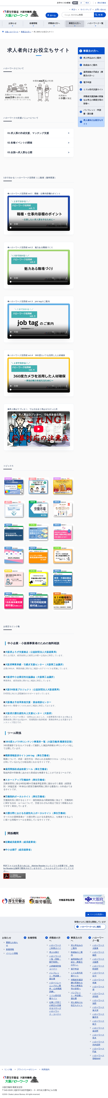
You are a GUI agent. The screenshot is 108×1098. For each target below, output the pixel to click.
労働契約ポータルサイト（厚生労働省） (26, 796)
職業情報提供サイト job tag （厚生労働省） (28, 755)
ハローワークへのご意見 (90, 927)
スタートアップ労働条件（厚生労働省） (26, 779)
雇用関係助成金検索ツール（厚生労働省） (27, 769)
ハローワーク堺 (98, 988)
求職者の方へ (54, 939)
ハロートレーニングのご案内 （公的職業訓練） (55, 987)
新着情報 (10, 949)
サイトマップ (85, 9)
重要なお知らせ (12, 944)
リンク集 (8, 1069)
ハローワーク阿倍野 (98, 967)
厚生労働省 (101, 3)
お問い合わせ (100, 9)
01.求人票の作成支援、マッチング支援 (38, 133)
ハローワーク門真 (98, 1050)
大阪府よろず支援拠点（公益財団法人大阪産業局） (31, 651)
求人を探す (54, 952)
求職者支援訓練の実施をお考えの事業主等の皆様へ (93, 100)
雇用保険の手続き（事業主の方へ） (93, 74)
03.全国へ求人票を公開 (38, 152)
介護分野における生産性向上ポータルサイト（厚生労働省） (36, 813)
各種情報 (32, 938)
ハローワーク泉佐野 (98, 1029)
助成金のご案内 (90, 65)
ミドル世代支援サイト (93, 89)
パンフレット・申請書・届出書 (92, 112)
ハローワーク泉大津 (98, 1008)
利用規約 (46, 1069)
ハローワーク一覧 (98, 939)
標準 (75, 3)
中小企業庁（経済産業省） (19, 849)
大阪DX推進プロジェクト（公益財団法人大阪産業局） (33, 689)
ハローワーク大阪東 (98, 946)
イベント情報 (12, 953)
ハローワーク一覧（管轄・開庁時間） (55, 959)
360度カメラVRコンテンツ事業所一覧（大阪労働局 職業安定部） (39, 741)
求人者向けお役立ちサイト (93, 122)
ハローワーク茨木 (98, 1036)
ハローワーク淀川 (98, 974)
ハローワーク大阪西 (98, 960)
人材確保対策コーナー (55, 967)
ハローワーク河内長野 (98, 1043)
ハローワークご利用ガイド (55, 946)
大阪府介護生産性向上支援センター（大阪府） (29, 713)
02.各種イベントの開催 (38, 142)
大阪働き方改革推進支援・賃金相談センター (28, 702)
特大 (87, 3)
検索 (100, 15)
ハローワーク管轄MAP (98, 1057)
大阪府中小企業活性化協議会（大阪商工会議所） (30, 677)
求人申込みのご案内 (92, 58)
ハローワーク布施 (98, 981)
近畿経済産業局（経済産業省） (21, 841)
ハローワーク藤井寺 (98, 1015)
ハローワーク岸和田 (98, 995)
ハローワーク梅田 (98, 953)
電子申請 (87, 82)
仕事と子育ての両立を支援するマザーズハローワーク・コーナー (55, 1008)
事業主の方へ (90, 50)
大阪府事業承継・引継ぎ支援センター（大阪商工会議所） (35, 664)
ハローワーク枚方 (98, 1022)
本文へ (74, 9)
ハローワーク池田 (98, 1001)
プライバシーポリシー (27, 1069)
